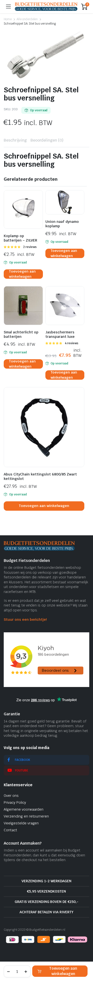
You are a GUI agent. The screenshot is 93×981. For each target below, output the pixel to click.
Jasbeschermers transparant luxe (60, 334)
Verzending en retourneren (26, 816)
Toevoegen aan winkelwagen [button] (22, 274)
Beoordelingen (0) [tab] (47, 140)
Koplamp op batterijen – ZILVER (20, 238)
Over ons (11, 795)
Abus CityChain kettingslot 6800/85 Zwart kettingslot (40, 476)
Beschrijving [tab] (15, 140)
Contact (10, 830)
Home (8, 19)
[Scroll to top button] (85, 959)
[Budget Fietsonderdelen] (46, 6)
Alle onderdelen (27, 19)
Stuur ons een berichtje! (25, 619)
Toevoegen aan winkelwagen (63, 971)
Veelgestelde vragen (21, 823)
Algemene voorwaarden (23, 809)
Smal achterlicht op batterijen (21, 334)
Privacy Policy (15, 802)
